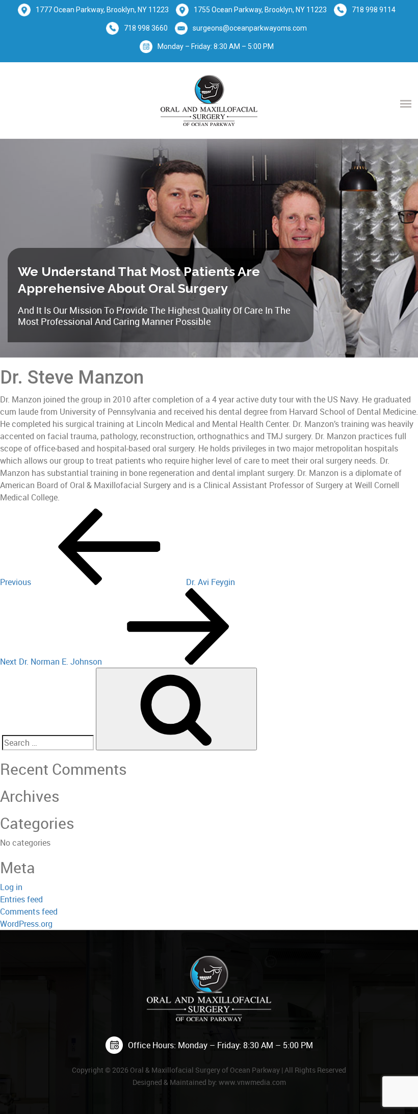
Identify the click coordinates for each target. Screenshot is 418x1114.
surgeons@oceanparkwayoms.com (250, 28)
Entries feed (21, 899)
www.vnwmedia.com (252, 1082)
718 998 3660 (146, 28)
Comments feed (29, 911)
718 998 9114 (374, 10)
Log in (11, 887)
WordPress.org (26, 923)
